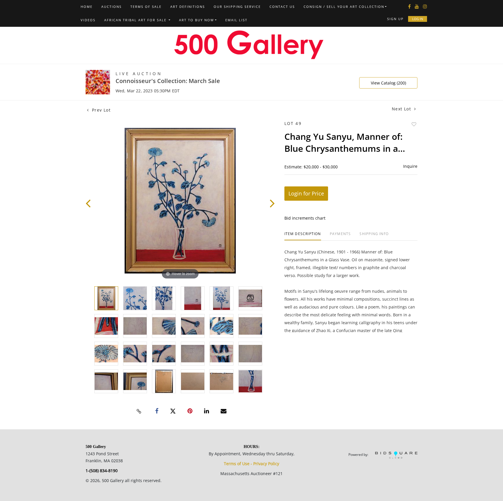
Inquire (410, 166)
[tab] (302, 236)
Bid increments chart (304, 218)
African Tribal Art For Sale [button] (136, 20)
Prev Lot (100, 110)
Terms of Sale (146, 6)
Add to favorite (413, 124)
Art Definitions (187, 6)
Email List (236, 20)
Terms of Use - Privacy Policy (251, 463)
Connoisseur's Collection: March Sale (168, 81)
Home (87, 6)
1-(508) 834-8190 (102, 470)
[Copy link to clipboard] (139, 411)
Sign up (395, 19)
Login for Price (306, 193)
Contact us (282, 6)
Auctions (111, 6)
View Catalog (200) (388, 83)
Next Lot (402, 108)
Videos (88, 20)
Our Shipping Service (237, 6)
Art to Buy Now (196, 20)
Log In (417, 19)
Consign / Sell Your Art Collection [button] (344, 6)
